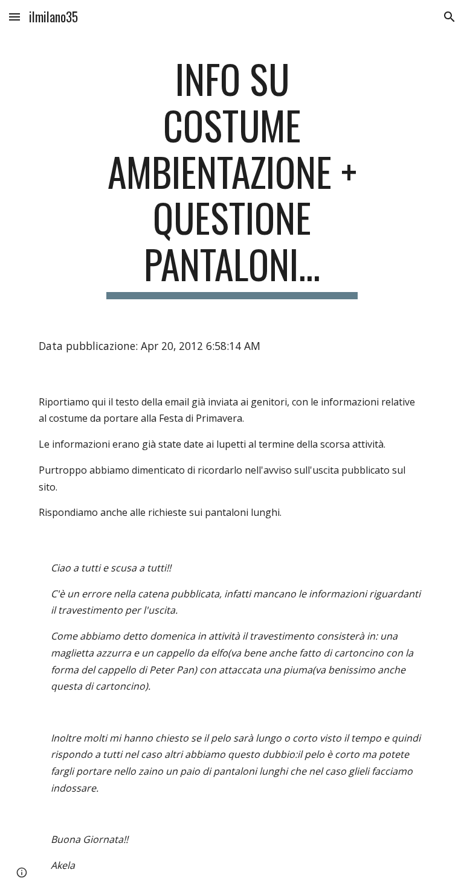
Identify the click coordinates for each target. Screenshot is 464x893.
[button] (14, 16)
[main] (232, 177)
